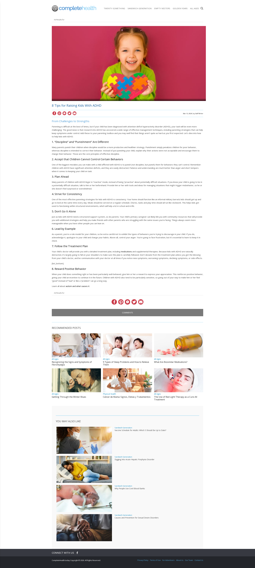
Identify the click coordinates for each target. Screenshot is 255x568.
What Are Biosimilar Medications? (170, 362)
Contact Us (199, 560)
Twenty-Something (114, 8)
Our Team (189, 560)
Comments (127, 312)
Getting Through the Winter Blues (69, 397)
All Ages (194, 8)
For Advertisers (168, 560)
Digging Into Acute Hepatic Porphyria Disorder (134, 459)
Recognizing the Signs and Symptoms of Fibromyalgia (72, 363)
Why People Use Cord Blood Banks (130, 488)
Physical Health (109, 394)
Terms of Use (155, 560)
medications (126, 251)
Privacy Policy (142, 560)
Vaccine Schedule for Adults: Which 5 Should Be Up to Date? (140, 430)
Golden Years (180, 8)
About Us (179, 560)
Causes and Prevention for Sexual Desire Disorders (137, 518)
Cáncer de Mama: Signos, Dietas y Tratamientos (126, 397)
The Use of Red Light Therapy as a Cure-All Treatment (175, 398)
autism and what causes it (77, 286)
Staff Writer (199, 113)
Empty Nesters (162, 8)
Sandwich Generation (140, 8)
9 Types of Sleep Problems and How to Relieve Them (126, 363)
